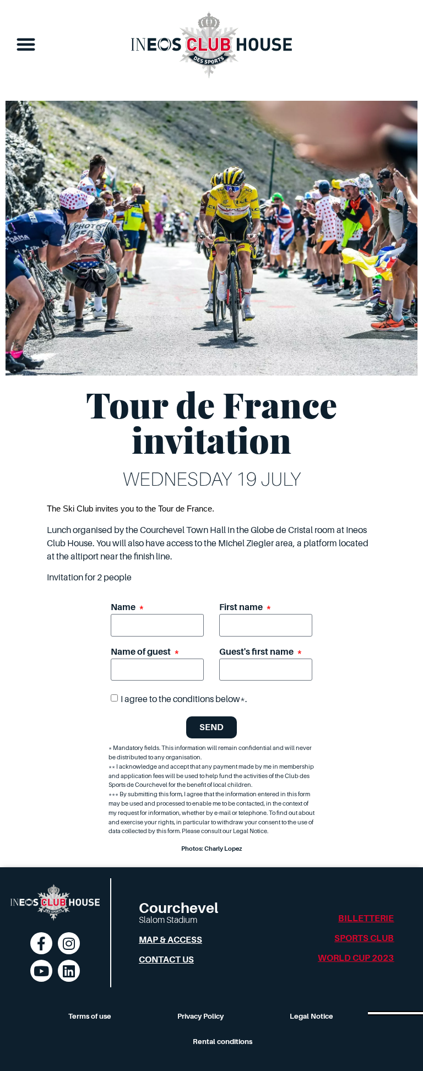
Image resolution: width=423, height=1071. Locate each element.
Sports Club (364, 938)
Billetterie (366, 918)
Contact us (166, 960)
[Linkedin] (69, 971)
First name (241, 607)
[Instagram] (69, 943)
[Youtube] (41, 971)
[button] (26, 44)
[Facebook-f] (41, 943)
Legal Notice (311, 1016)
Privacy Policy (200, 1016)
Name (124, 607)
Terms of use (89, 1016)
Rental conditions (222, 1041)
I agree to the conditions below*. (184, 699)
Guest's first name (257, 652)
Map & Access (170, 940)
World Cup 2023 (356, 958)
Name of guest (141, 652)
